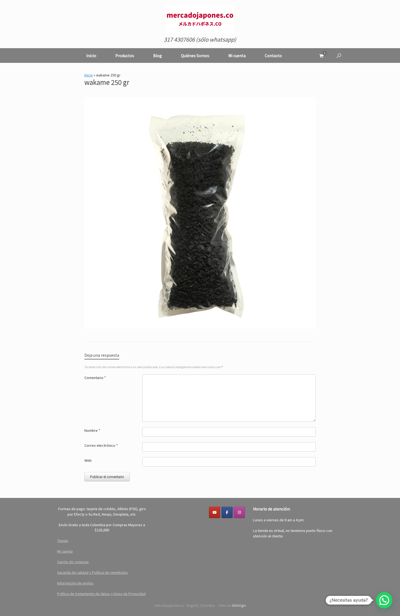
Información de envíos (75, 583)
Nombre (92, 430)
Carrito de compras (73, 561)
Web (88, 460)
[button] (339, 55)
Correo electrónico (101, 445)
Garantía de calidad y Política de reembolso (92, 572)
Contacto (273, 55)
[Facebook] (227, 512)
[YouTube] (214, 512)
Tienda (62, 540)
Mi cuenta (237, 55)
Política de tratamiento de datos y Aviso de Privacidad (101, 593)
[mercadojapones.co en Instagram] (239, 512)
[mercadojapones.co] (200, 19)
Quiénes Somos (195, 55)
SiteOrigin (239, 605)
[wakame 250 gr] (200, 326)
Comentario (95, 377)
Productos (124, 55)
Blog (157, 55)
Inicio (91, 55)
